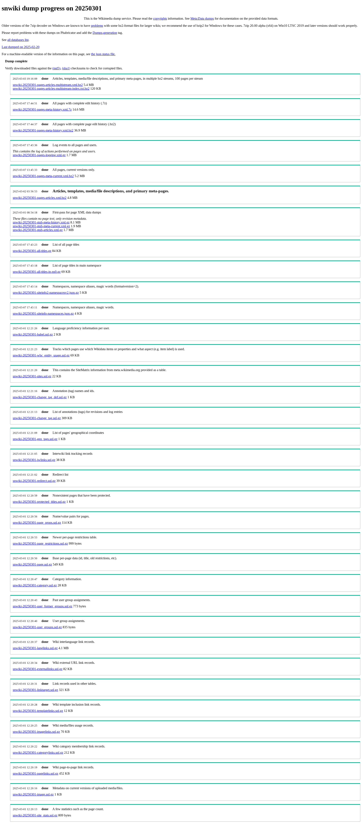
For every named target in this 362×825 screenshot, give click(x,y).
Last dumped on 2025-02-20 (20, 47)
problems (97, 25)
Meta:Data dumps (202, 18)
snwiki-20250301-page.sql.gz (32, 564)
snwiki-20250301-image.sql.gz (33, 794)
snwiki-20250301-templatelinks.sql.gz (38, 711)
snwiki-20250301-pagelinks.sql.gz (35, 773)
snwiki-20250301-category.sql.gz (35, 585)
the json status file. (103, 54)
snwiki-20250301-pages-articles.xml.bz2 (39, 197)
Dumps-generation (105, 32)
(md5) (56, 68)
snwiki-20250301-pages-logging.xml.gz (39, 155)
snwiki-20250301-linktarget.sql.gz (35, 690)
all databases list (17, 40)
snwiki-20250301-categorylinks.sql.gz (38, 752)
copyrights (160, 18)
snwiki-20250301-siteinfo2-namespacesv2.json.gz (46, 292)
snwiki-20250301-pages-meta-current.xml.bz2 (43, 176)
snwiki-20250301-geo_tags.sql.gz (35, 439)
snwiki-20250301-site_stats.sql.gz (35, 815)
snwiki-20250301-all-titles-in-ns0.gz (37, 271)
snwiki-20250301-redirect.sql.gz (34, 481)
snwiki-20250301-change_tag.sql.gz (37, 418)
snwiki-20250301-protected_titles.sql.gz (39, 501)
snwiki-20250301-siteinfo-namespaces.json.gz (43, 313)
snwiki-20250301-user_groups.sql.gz (37, 627)
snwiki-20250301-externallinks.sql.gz (37, 669)
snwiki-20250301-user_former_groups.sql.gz (42, 606)
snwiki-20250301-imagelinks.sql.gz (36, 731)
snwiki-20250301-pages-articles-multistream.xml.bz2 (48, 85)
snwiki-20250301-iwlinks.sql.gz (34, 460)
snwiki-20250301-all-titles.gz (32, 251)
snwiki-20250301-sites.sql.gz (32, 376)
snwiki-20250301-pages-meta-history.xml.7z (42, 109)
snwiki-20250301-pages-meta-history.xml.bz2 (43, 130)
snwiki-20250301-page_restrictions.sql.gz (40, 543)
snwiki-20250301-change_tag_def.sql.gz (40, 397)
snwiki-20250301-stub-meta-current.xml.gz (41, 226)
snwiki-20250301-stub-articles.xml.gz (38, 230)
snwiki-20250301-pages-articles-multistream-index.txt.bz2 (51, 88)
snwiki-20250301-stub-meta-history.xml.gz (41, 222)
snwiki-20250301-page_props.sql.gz (37, 522)
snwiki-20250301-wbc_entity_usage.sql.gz (41, 355)
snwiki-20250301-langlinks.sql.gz (35, 648)
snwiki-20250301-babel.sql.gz (33, 334)
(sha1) (66, 68)
